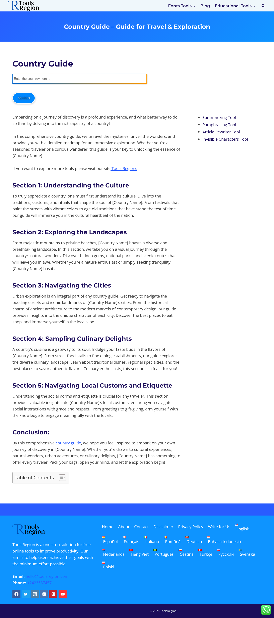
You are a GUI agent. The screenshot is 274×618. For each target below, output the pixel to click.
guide (76, 443)
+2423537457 (39, 582)
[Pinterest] (53, 594)
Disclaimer (163, 526)
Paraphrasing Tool (219, 124)
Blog (205, 5)
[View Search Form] (263, 6)
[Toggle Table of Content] (60, 477)
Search (24, 98)
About (123, 526)
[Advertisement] (228, 83)
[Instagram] (35, 594)
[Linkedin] (44, 594)
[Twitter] (26, 594)
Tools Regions (124, 168)
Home (107, 526)
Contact (141, 526)
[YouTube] (63, 594)
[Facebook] (16, 594)
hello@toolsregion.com (47, 576)
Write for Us (219, 526)
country (63, 443)
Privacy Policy (190, 526)
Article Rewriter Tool (221, 132)
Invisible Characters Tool (225, 139)
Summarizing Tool (219, 117)
